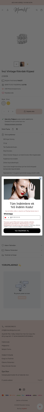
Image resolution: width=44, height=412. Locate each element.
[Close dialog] (40, 178)
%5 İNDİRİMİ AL (22, 231)
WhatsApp (8, 214)
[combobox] (7, 218)
